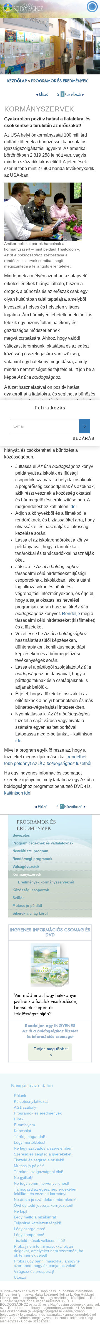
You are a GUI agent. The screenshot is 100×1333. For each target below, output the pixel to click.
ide (72, 506)
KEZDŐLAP (17, 81)
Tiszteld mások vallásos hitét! (39, 1240)
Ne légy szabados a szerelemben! (44, 1148)
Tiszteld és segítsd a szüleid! (39, 1160)
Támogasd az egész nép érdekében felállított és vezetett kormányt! (46, 1191)
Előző (43, 94)
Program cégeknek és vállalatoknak (42, 843)
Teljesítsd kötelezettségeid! (37, 1223)
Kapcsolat (22, 1130)
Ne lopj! (20, 1211)
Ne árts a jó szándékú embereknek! (45, 1199)
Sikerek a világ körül (30, 913)
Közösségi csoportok (30, 890)
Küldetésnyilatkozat (31, 1101)
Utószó (20, 1277)
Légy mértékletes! (29, 1142)
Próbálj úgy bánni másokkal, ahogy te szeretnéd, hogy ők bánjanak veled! (47, 1263)
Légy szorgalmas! (29, 1229)
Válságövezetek (25, 867)
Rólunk (20, 1095)
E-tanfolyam (24, 1125)
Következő (73, 94)
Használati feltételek (68, 1318)
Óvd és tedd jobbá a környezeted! (43, 1205)
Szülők (18, 898)
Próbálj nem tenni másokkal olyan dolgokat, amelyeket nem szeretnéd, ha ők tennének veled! (48, 1250)
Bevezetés (21, 835)
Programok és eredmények (38, 1113)
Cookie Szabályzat (35, 1321)
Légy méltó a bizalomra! (35, 1217)
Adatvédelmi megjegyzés (31, 1318)
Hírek (18, 1119)
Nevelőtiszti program (30, 851)
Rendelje (71, 613)
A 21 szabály (25, 1107)
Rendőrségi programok (32, 859)
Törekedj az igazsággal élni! (38, 1171)
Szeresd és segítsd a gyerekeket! (43, 1154)
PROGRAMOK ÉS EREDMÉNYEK (59, 81)
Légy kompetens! (29, 1234)
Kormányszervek (26, 874)
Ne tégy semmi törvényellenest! (41, 1183)
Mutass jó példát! (27, 906)
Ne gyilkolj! (23, 1177)
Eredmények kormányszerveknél (46, 882)
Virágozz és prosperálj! (34, 1271)
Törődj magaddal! (29, 1136)
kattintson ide (17, 793)
